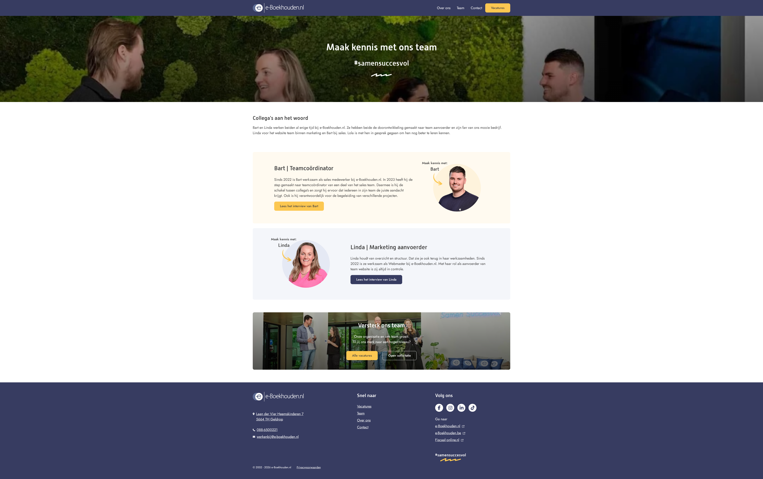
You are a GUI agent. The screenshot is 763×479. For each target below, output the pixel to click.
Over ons (443, 8)
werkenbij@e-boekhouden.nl (278, 436)
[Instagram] (450, 408)
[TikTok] (472, 408)
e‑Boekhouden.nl (447, 426)
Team (460, 8)
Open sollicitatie (399, 355)
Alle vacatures (362, 355)
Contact (476, 8)
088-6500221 (267, 429)
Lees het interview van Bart (299, 206)
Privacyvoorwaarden (309, 467)
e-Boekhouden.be (448, 433)
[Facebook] (439, 408)
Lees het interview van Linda (376, 279)
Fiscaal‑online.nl (447, 439)
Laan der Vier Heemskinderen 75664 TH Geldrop (279, 416)
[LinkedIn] (461, 408)
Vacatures (497, 8)
